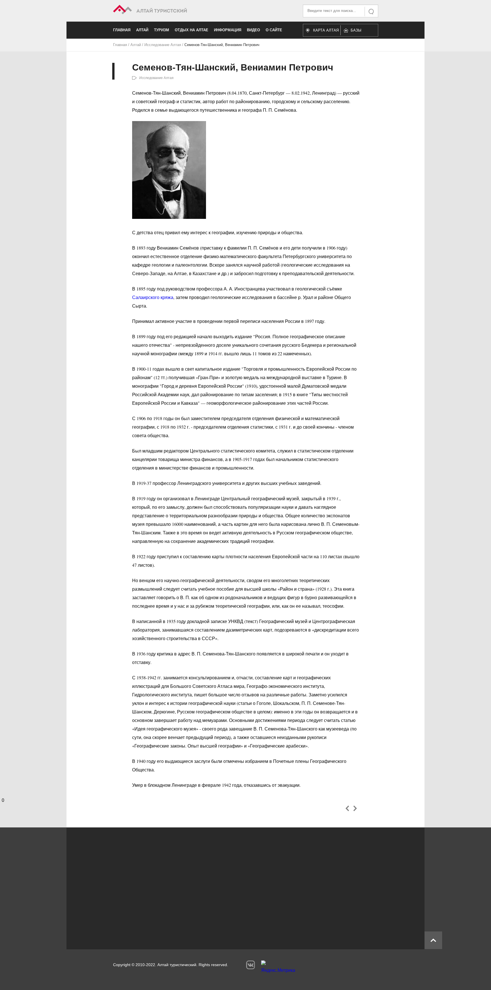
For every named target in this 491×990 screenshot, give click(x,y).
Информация (227, 30)
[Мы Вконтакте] (250, 964)
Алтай (142, 30)
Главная (121, 30)
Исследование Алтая (162, 45)
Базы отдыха (359, 31)
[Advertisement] (236, 885)
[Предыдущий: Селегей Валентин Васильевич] (347, 808)
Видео (253, 30)
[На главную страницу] (179, 10)
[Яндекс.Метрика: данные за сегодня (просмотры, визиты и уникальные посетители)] (278, 968)
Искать (371, 11)
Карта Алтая (326, 30)
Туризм (161, 30)
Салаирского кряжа (152, 297)
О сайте (274, 30)
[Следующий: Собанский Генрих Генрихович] (355, 808)
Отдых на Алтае (191, 30)
